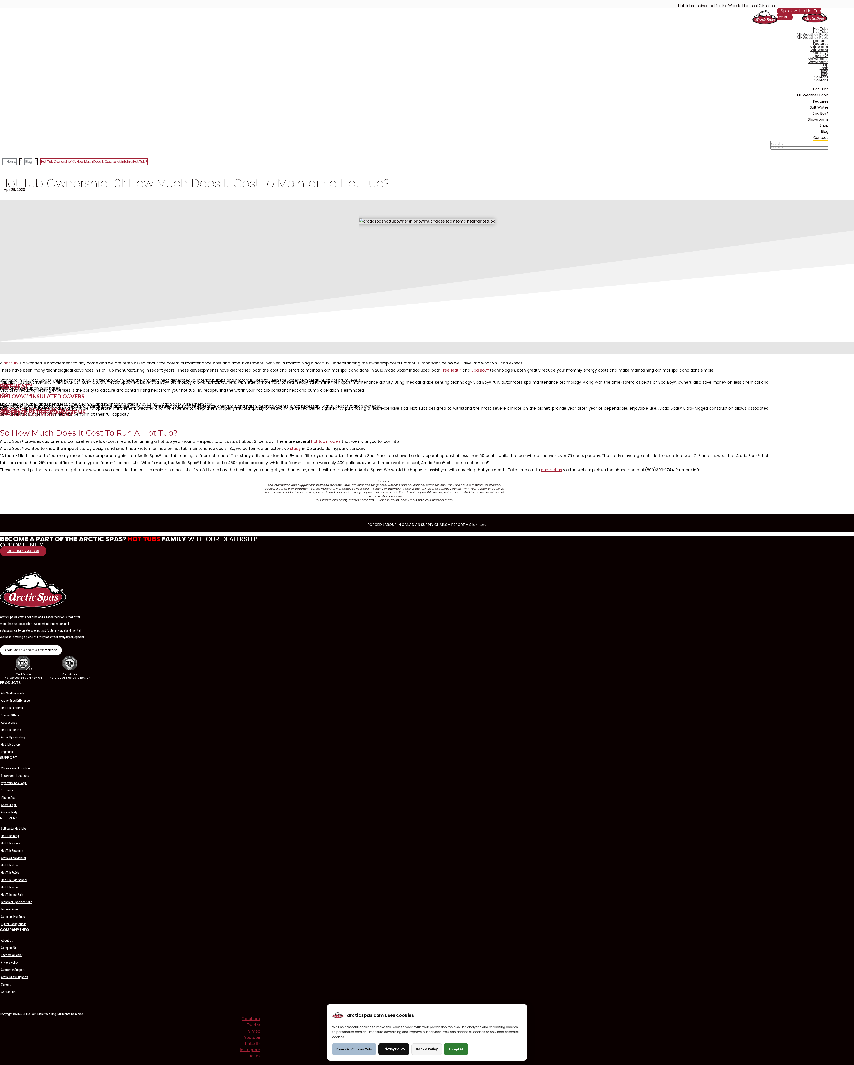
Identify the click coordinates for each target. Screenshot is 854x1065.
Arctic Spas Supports (14, 977)
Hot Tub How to (11, 865)
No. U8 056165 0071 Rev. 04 (23, 678)
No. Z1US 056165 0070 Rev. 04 (70, 678)
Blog (824, 71)
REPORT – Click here (469, 524)
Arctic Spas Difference (15, 701)
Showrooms (818, 58)
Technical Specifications (16, 902)
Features (820, 40)
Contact (821, 77)
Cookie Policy (427, 1049)
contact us (551, 470)
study (295, 448)
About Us (7, 940)
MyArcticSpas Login (14, 783)
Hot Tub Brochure (12, 851)
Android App (9, 805)
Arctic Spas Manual (13, 858)
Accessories (9, 723)
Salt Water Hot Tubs (13, 829)
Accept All (456, 1049)
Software (7, 790)
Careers (6, 984)
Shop (824, 64)
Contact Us (8, 992)
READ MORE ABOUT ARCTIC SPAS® (30, 650)
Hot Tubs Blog (10, 836)
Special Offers (10, 715)
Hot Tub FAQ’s (10, 873)
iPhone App (8, 798)
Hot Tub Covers (11, 745)
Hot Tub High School (14, 880)
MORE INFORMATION (23, 551)
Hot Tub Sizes (10, 887)
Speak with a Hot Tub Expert (799, 14)
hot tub (11, 363)
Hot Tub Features (12, 708)
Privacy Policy (9, 962)
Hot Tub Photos (11, 730)
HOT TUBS (143, 539)
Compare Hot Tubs (13, 917)
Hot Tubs (820, 28)
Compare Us (9, 948)
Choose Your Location (15, 768)
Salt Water (819, 46)
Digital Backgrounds (13, 924)
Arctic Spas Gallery (13, 737)
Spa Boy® (820, 52)
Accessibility (9, 812)
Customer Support (13, 970)
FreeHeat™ (451, 370)
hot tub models (326, 441)
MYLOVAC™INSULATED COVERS (42, 396)
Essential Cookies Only (354, 1049)
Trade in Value (9, 909)
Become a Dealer (11, 955)
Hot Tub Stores (10, 843)
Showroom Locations (15, 776)
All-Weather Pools (812, 34)
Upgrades (7, 752)
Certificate (23, 674)
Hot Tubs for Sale (12, 895)
